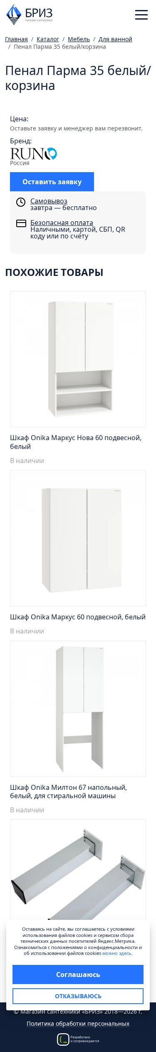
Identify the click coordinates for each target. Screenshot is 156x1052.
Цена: (19, 118)
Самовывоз (48, 200)
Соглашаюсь (78, 974)
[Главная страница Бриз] (29, 13)
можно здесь (116, 953)
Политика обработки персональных (78, 1024)
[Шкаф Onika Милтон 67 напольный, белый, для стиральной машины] (78, 711)
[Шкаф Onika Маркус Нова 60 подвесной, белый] (78, 361)
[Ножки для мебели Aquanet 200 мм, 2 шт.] (78, 889)
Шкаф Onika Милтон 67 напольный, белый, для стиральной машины (68, 792)
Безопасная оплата (61, 222)
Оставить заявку (52, 181)
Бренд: (21, 141)
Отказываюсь (78, 996)
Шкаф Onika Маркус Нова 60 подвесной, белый (75, 442)
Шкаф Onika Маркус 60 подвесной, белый (78, 616)
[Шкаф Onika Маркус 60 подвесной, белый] (78, 540)
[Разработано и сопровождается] (78, 1039)
